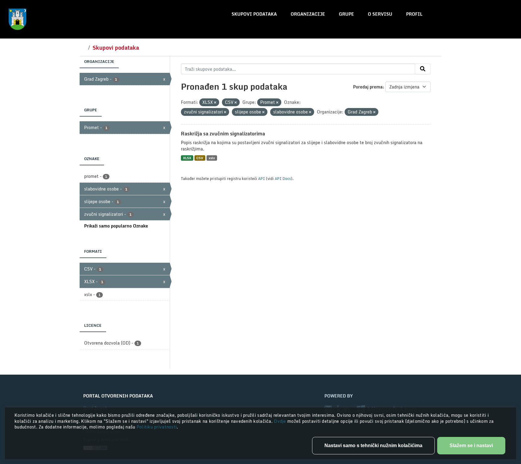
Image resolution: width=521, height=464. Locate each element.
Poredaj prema (368, 86)
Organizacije (308, 14)
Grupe (346, 14)
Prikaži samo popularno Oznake (116, 225)
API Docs (283, 178)
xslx (212, 157)
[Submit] (423, 68)
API (261, 178)
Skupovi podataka (254, 14)
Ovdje (280, 421)
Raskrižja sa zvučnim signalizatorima (223, 134)
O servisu (380, 14)
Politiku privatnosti (157, 426)
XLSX (187, 157)
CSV (199, 157)
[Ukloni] (215, 102)
